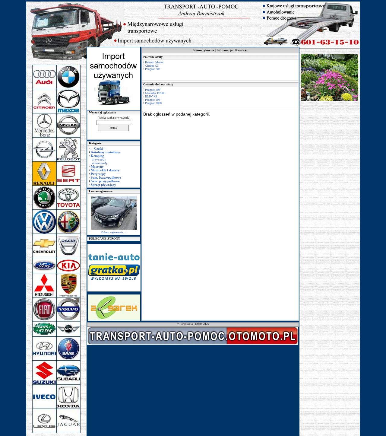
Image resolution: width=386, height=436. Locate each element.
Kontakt (241, 50)
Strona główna (203, 50)
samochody (100, 163)
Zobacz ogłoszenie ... (114, 232)
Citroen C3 (152, 65)
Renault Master (154, 62)
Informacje (225, 50)
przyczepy (99, 159)
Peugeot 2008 (153, 103)
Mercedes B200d (155, 93)
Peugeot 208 (152, 69)
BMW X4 (151, 96)
